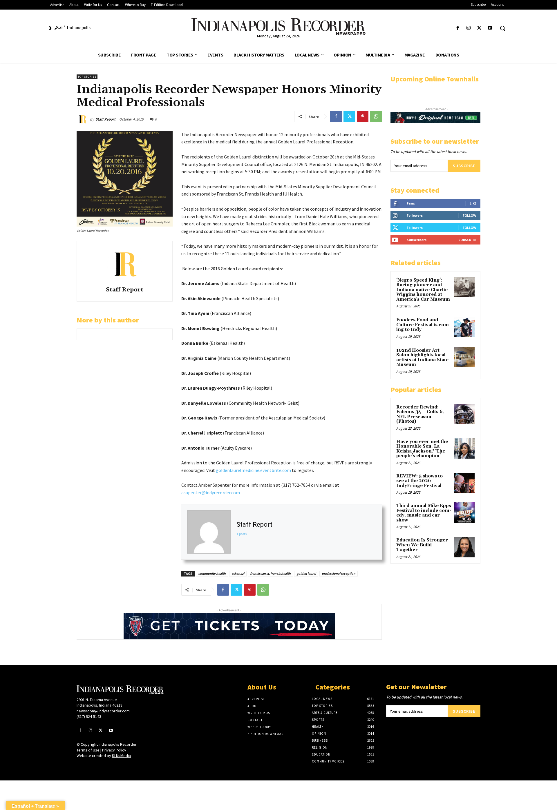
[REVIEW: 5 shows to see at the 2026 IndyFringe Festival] (464, 483)
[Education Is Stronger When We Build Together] (464, 547)
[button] (502, 28)
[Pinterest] (362, 116)
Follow (469, 215)
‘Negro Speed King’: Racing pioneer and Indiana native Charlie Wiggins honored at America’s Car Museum (423, 290)
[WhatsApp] (376, 116)
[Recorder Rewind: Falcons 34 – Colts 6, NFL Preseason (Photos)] (464, 414)
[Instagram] (468, 28)
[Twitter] (479, 28)
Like (473, 203)
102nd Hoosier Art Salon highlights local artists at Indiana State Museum (422, 358)
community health (212, 573)
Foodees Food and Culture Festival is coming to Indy (423, 324)
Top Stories (87, 77)
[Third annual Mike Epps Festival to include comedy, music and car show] (464, 512)
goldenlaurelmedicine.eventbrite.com (253, 470)
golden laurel (306, 573)
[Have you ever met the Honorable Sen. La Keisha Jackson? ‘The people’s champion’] (464, 448)
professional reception (338, 573)
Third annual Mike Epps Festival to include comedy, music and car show (423, 513)
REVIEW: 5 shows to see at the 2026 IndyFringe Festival (419, 480)
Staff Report (105, 119)
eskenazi (238, 573)
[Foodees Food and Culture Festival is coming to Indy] (464, 327)
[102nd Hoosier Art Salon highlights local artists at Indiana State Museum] (464, 357)
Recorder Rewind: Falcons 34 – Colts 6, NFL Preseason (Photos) (420, 414)
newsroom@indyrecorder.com (103, 711)
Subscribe (464, 165)
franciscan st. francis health (270, 573)
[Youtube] (490, 28)
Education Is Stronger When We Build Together (422, 544)
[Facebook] (458, 28)
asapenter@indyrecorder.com (210, 492)
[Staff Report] (83, 119)
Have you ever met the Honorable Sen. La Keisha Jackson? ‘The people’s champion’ (422, 449)
